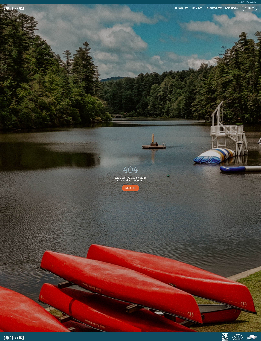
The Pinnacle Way (181, 8)
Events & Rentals (231, 8)
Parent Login (251, 2)
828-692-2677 (239, 2)
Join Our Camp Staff (214, 8)
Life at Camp (197, 8)
